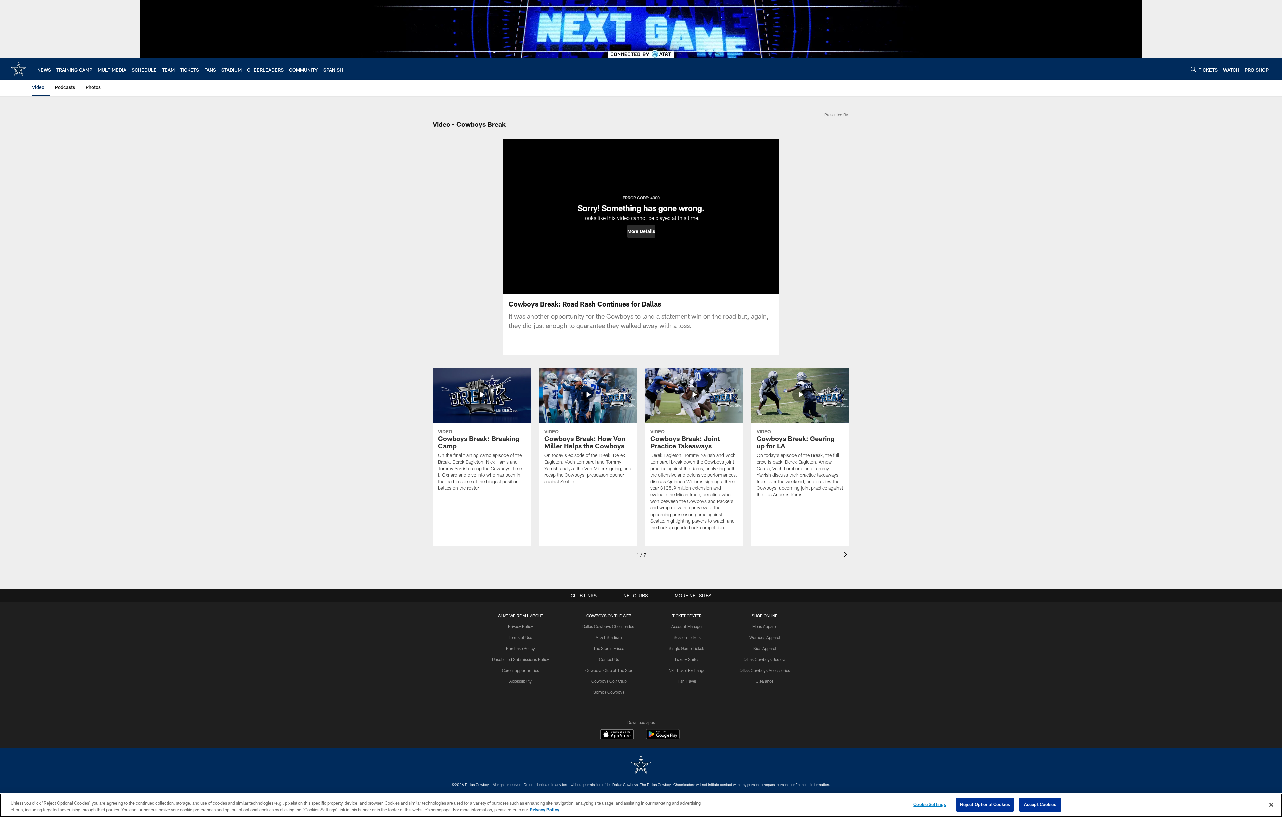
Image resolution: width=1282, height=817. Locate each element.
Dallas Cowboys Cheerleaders (608, 626)
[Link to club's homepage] (19, 69)
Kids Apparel (764, 648)
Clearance (764, 681)
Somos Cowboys (608, 692)
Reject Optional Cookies (985, 804)
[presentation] (846, 555)
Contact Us (609, 659)
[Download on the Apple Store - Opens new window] (617, 735)
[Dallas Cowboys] (641, 765)
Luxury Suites (687, 659)
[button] (641, 231)
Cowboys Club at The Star (608, 670)
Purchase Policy (520, 648)
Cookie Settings (929, 804)
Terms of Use (520, 637)
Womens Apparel (764, 637)
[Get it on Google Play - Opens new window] (663, 737)
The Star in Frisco (608, 648)
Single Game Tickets (687, 648)
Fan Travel (687, 681)
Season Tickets (687, 637)
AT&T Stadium (609, 637)
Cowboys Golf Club (609, 681)
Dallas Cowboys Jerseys (764, 659)
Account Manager (687, 626)
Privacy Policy (520, 626)
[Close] (1271, 804)
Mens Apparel (764, 626)
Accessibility (520, 681)
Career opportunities (520, 670)
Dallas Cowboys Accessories (764, 670)
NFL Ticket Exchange (687, 670)
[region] (641, 805)
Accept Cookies (1040, 804)
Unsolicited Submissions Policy (520, 659)
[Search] (1193, 69)
